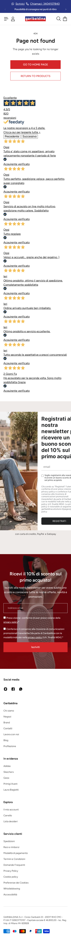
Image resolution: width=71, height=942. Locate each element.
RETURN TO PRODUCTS (35, 76)
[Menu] (6, 19)
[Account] (13, 19)
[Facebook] (13, 689)
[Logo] (35, 19)
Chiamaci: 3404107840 (45, 3)
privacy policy (10, 622)
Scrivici (20, 3)
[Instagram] (5, 689)
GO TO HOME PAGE (35, 64)
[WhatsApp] (20, 689)
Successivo (30, 136)
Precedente (12, 136)
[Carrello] (65, 19)
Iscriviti (35, 647)
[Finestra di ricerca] (58, 19)
